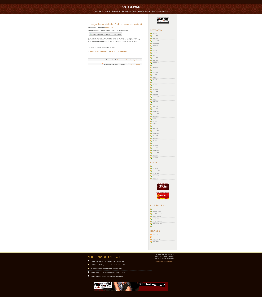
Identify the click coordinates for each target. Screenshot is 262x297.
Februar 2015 (155, 89)
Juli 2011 (154, 118)
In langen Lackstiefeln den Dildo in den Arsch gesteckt (115, 24)
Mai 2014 (154, 99)
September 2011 (156, 116)
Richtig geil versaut (157, 211)
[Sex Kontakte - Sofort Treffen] (163, 196)
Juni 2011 (155, 121)
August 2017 (155, 50)
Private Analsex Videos (157, 223)
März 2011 (155, 123)
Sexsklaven (155, 178)
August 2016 (155, 72)
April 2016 (155, 79)
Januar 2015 (155, 91)
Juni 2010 (155, 140)
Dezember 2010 (156, 130)
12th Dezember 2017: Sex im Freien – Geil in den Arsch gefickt (108, 272)
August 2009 (155, 157)
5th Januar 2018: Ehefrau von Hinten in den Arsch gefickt (106, 268)
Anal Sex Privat (131, 6)
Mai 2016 (154, 77)
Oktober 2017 (155, 45)
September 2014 (156, 96)
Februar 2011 (155, 125)
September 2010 (156, 138)
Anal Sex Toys (109, 27)
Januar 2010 (155, 147)
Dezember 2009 (156, 150)
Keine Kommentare (134, 64)
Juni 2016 (155, 74)
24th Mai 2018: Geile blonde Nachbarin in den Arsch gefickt (107, 261)
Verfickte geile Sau (157, 216)
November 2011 (156, 113)
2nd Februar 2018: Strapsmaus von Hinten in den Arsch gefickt (108, 265)
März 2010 (155, 143)
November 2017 (156, 43)
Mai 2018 (154, 33)
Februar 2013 (155, 104)
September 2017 (156, 48)
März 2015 (155, 87)
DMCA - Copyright (156, 239)
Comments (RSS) (168, 261)
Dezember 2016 (156, 62)
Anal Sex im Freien (157, 170)
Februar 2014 (155, 101)
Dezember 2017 (156, 40)
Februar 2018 (155, 35)
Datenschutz (155, 236)
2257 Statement (156, 241)
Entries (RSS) (159, 261)
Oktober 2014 (155, 94)
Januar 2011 (155, 128)
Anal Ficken (155, 168)
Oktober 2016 (155, 67)
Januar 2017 (155, 60)
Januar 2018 (155, 38)
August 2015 (155, 82)
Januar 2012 (155, 108)
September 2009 (156, 155)
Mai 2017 (154, 52)
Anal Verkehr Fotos (157, 226)
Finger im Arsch (156, 175)
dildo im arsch (121, 60)
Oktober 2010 (155, 135)
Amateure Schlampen (157, 209)
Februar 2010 (155, 145)
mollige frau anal (136, 60)
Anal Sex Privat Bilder (157, 221)
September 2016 (156, 69)
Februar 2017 (155, 57)
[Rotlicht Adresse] (163, 187)
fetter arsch (128, 60)
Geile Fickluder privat (157, 213)
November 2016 (156, 65)
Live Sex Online (156, 218)
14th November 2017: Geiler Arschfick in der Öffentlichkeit (107, 276)
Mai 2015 (154, 84)
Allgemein (155, 166)
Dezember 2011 (156, 111)
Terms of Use (155, 234)
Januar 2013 (155, 106)
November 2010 (156, 133)
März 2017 (155, 55)
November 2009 (156, 152)
